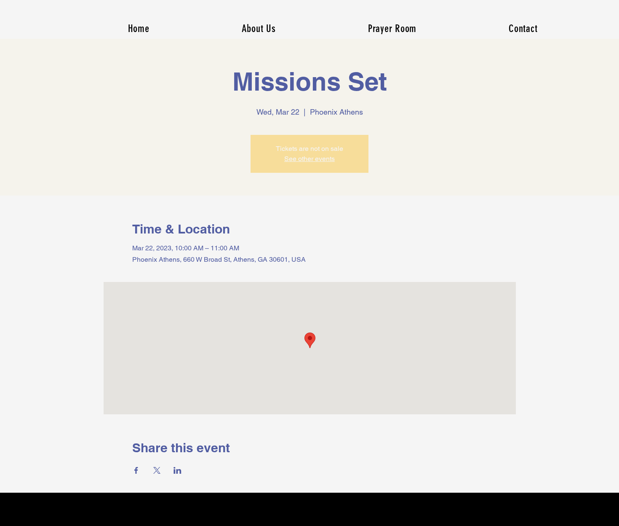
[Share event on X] (157, 470)
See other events (309, 159)
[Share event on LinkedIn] (177, 470)
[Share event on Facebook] (136, 470)
